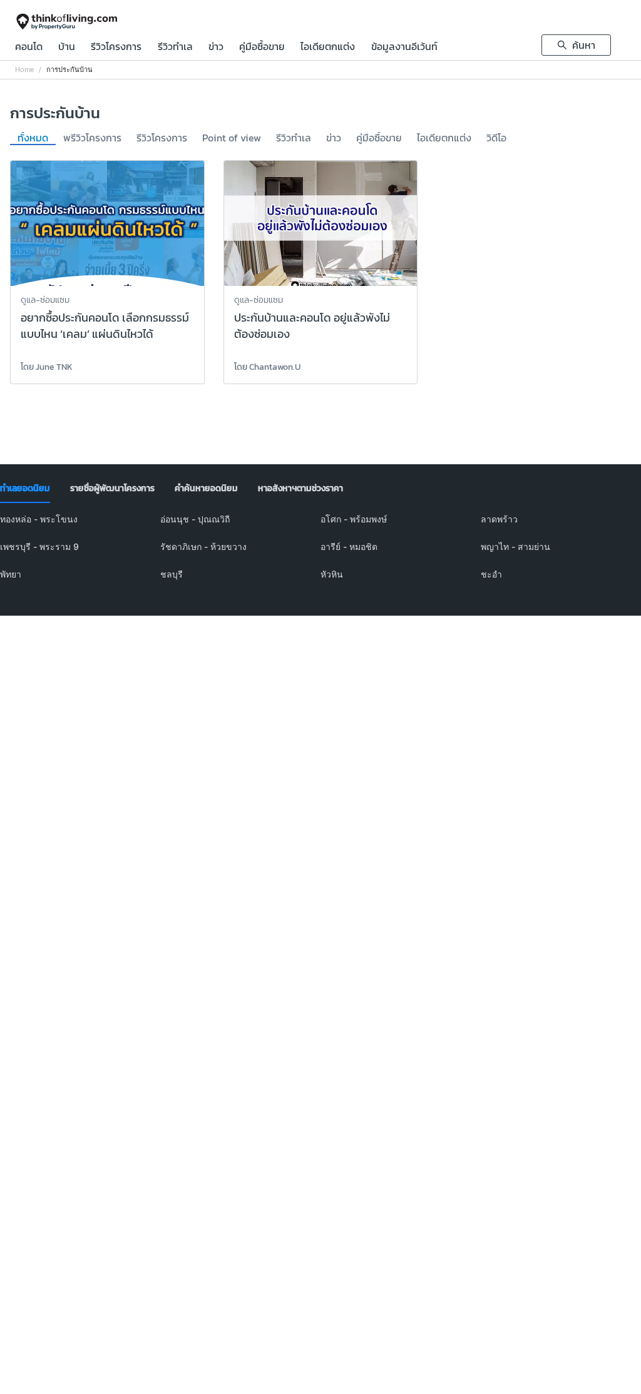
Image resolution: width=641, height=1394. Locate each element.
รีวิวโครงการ (116, 47)
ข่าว (215, 47)
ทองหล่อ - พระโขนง (39, 519)
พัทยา (10, 574)
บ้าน (66, 47)
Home (24, 70)
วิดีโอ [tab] (496, 138)
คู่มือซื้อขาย (262, 47)
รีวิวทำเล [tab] (293, 138)
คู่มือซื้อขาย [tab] (379, 138)
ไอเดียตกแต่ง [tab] (444, 138)
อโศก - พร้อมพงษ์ (353, 519)
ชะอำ (491, 574)
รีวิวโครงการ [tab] (161, 138)
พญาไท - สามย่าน (515, 546)
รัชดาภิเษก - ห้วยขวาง (203, 546)
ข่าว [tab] (333, 138)
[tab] (25, 489)
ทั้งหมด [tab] (33, 138)
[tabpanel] (320, 554)
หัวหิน (331, 574)
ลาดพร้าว (499, 519)
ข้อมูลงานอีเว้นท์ (404, 47)
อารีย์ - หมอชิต (348, 546)
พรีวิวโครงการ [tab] (92, 138)
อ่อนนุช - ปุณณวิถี (195, 519)
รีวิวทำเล (175, 47)
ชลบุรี (171, 574)
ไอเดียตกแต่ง (327, 47)
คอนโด (29, 47)
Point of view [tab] (231, 138)
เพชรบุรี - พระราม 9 (39, 546)
